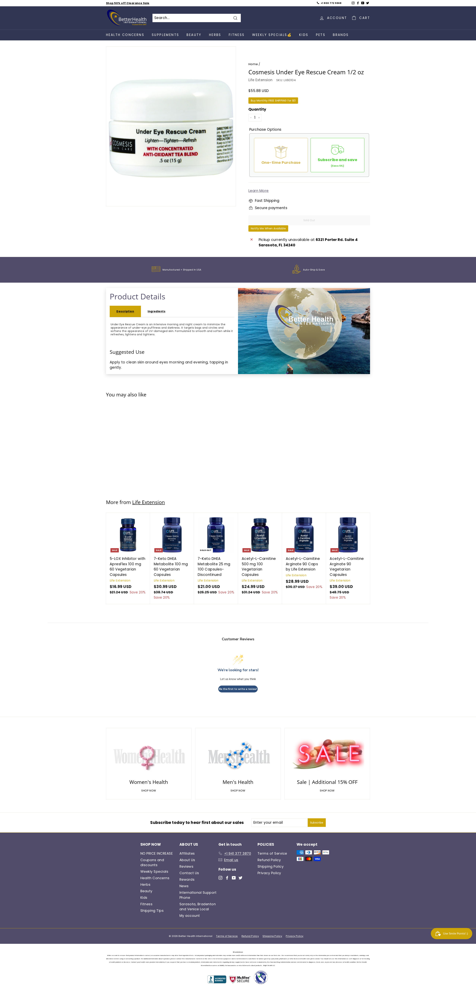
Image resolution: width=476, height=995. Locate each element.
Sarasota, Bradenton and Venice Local (197, 906)
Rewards (186, 879)
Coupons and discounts (152, 862)
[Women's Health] (149, 754)
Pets (321, 35)
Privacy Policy (269, 873)
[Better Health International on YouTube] (234, 877)
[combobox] (196, 18)
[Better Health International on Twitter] (240, 877)
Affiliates (187, 853)
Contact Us (189, 873)
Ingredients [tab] (156, 311)
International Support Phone (198, 895)
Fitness (237, 35)
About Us (187, 860)
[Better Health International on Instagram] (220, 877)
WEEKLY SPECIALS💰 (272, 35)
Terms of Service (272, 853)
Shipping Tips (152, 910)
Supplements (165, 35)
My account (189, 915)
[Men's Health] (238, 754)
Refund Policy (269, 860)
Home (253, 64)
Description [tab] (125, 311)
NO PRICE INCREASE (156, 853)
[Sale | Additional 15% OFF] (327, 754)
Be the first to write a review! (238, 689)
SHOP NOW (148, 790)
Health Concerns (125, 35)
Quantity (257, 109)
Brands (341, 35)
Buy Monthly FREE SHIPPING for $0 (273, 100)
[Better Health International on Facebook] (227, 877)
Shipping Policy (271, 866)
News (184, 886)
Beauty (193, 35)
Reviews (186, 866)
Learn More (258, 190)
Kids (303, 35)
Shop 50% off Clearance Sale (127, 3)
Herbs (215, 35)
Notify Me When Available (268, 228)
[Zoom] (171, 128)
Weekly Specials (154, 871)
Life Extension (260, 79)
